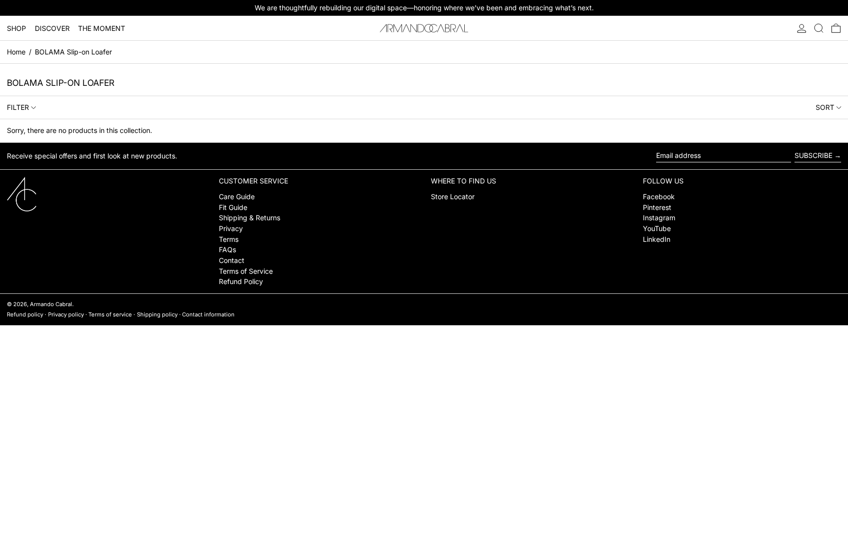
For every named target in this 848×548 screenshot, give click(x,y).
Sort (825, 107)
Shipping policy (157, 314)
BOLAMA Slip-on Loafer (73, 52)
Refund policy (25, 314)
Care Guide (237, 196)
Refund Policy (241, 281)
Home (16, 52)
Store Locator (453, 196)
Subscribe (813, 155)
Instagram (659, 217)
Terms (228, 239)
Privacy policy (66, 314)
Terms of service (110, 314)
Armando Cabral (51, 304)
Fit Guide (233, 207)
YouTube (657, 228)
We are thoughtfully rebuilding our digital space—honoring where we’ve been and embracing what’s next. (424, 7)
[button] (819, 28)
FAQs (227, 249)
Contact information (208, 314)
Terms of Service (246, 271)
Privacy (231, 228)
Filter (18, 107)
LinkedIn (656, 239)
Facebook (659, 196)
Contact (231, 260)
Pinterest (657, 207)
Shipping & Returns (249, 217)
